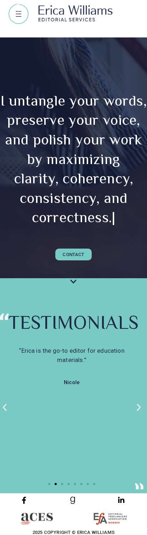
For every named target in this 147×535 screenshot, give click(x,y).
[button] (19, 13)
